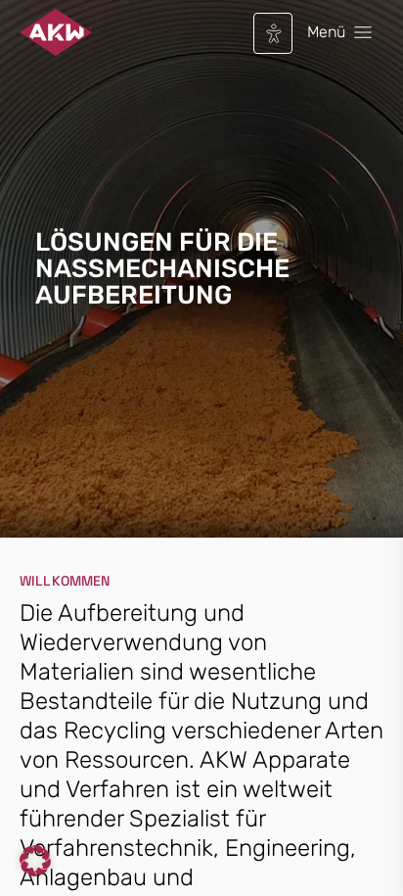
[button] (35, 860)
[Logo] (56, 32)
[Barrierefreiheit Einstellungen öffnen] (273, 33)
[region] (201, 280)
